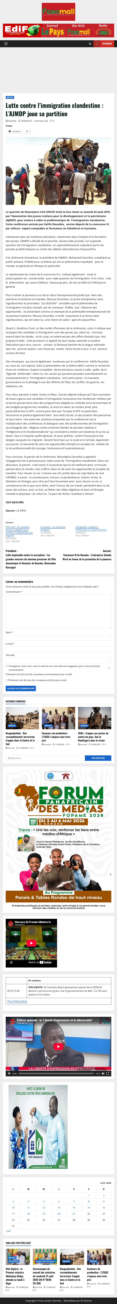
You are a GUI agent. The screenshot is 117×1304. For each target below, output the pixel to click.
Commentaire (14, 591)
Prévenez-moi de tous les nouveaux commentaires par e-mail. (39, 674)
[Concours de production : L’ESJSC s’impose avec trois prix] (58, 718)
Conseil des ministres (45, 1261)
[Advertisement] (58, 69)
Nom (9, 632)
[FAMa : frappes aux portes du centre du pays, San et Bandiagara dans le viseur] (94, 718)
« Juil (8, 1231)
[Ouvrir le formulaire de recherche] (90, 44)
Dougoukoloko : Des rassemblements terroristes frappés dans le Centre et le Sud (20, 738)
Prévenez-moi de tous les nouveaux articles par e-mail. (37, 680)
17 (13, 1213)
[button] (6, 44)
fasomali (12, 120)
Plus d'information (17, 1001)
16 (103, 1207)
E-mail (10, 643)
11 (28, 1207)
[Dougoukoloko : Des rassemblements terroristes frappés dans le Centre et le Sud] (22, 718)
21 (74, 1213)
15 (88, 1207)
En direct (107, 43)
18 (28, 1213)
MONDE (12, 1257)
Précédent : (31, 559)
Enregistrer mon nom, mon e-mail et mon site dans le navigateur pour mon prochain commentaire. (54, 668)
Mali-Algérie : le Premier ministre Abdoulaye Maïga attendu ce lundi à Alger (15, 1276)
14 (74, 1207)
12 (44, 1207)
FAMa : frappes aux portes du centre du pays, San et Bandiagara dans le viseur (93, 736)
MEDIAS (10, 97)
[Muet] (103, 1073)
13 (59, 1207)
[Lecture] (9, 1073)
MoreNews (70, 1300)
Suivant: (87, 555)
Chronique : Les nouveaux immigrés (53, 528)
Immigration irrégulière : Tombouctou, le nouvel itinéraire (91, 528)
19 (44, 1213)
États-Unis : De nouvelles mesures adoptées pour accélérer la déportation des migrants (19, 531)
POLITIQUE (13, 1261)
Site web (10, 655)
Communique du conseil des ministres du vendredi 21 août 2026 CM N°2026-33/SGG (44, 1276)
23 (103, 1213)
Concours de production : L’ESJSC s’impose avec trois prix (56, 736)
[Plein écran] (107, 1073)
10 (13, 1207)
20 (59, 1213)
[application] (58, 1046)
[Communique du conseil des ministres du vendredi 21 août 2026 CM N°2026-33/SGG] (45, 1257)
